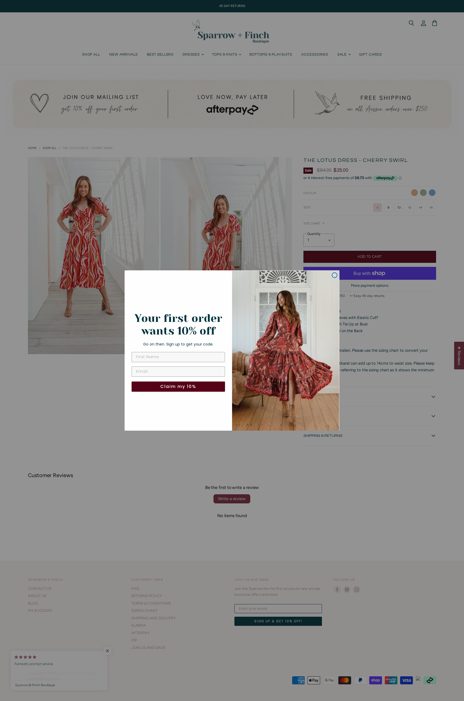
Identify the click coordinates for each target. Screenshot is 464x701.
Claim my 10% (178, 386)
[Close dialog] (334, 275)
